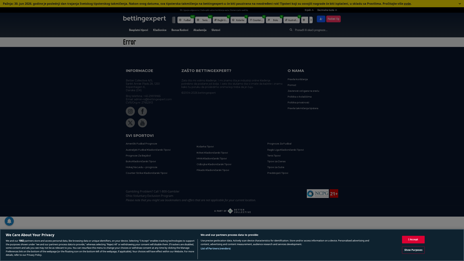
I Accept (413, 239)
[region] (232, 245)
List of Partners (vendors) (216, 248)
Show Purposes (413, 250)
